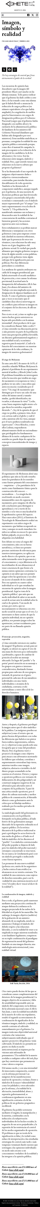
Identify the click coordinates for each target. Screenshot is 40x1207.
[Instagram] (37, 15)
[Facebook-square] (28, 15)
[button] (2, 15)
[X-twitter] (33, 15)
